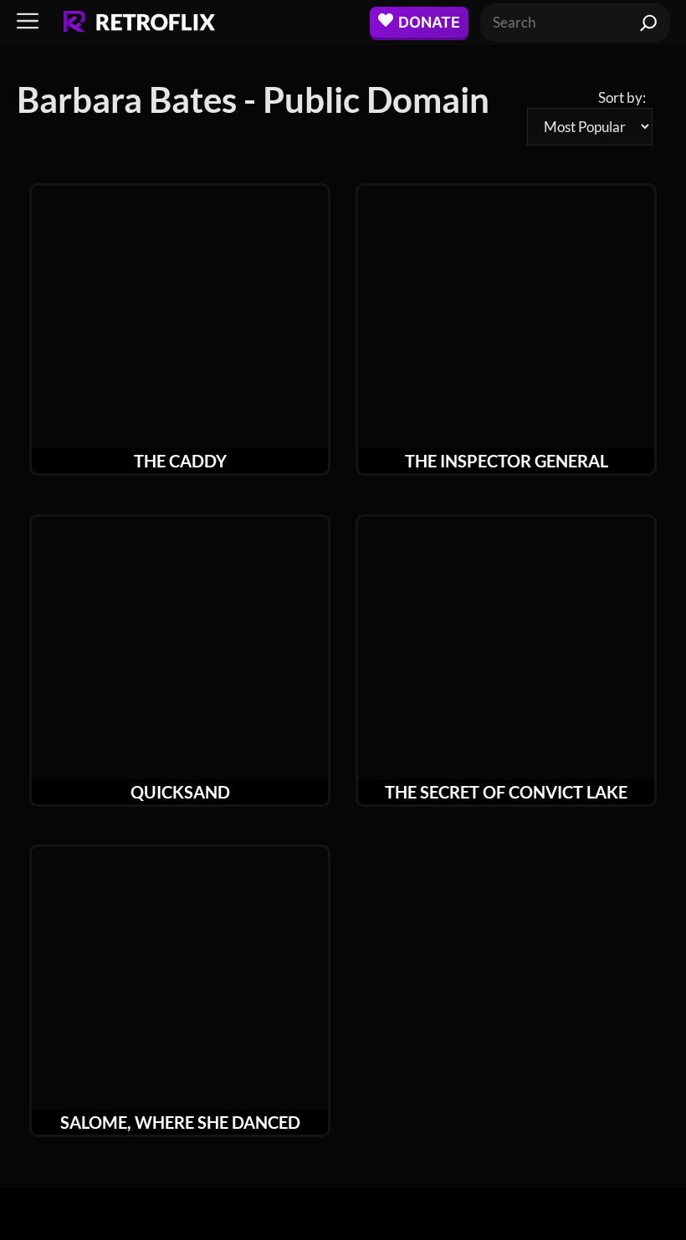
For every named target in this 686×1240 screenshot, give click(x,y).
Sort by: (622, 97)
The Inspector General (506, 461)
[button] (27, 22)
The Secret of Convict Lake (506, 792)
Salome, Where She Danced (180, 1122)
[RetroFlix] (139, 23)
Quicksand (180, 792)
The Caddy (180, 461)
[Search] (649, 22)
